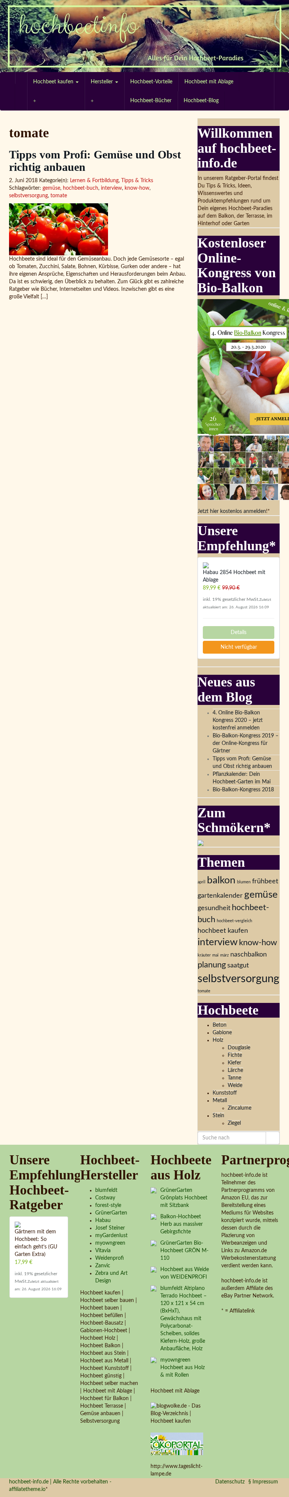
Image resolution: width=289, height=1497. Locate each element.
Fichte (235, 1055)
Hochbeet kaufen (54, 81)
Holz (218, 1040)
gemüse (51, 188)
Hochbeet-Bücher (151, 100)
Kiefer (234, 1063)
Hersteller (102, 81)
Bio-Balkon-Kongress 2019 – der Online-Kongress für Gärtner (245, 743)
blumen (244, 882)
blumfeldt (106, 1190)
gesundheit (214, 908)
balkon (221, 880)
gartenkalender (220, 895)
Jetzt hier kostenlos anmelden (232, 511)
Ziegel (234, 1123)
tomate (58, 195)
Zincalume (239, 1108)
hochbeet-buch (80, 188)
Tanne (234, 1078)
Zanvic (102, 1265)
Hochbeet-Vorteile (151, 81)
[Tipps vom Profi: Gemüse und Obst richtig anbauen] (97, 229)
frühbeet (265, 881)
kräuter (204, 955)
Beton (220, 1025)
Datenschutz (230, 1482)
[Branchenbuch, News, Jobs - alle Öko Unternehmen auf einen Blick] (177, 1443)
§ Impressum (263, 1482)
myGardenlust (111, 1235)
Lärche (235, 1070)
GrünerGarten (111, 1213)
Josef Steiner (110, 1228)
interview (111, 188)
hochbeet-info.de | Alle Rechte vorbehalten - (60, 1482)
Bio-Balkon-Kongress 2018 (243, 789)
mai (215, 955)
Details (238, 632)
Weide (235, 1085)
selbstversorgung (28, 195)
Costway (105, 1198)
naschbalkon (248, 954)
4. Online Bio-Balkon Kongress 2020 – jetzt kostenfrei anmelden (238, 720)
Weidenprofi (109, 1258)
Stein (218, 1115)
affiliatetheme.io (27, 1489)
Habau (103, 1220)
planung (212, 965)
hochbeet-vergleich (234, 921)
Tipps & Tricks (137, 180)
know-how (137, 188)
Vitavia (103, 1250)
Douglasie (239, 1047)
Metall (220, 1100)
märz (224, 955)
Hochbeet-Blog (201, 100)
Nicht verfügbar (239, 647)
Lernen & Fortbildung (94, 180)
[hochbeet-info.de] (144, 36)
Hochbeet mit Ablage (208, 81)
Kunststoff (225, 1093)
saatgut (238, 965)
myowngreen (110, 1243)
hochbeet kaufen (223, 930)
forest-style (108, 1205)
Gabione (222, 1032)
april (201, 882)
